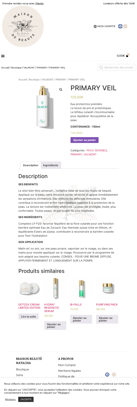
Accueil (5, 67)
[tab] (30, 165)
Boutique (16, 67)
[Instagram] (125, 26)
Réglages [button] (10, 399)
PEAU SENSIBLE (97, 150)
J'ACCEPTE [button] (26, 399)
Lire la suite (28, 316)
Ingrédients (50, 165)
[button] (3, 56)
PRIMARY (42, 67)
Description (30, 165)
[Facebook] (120, 26)
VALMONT (29, 67)
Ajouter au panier (84, 140)
